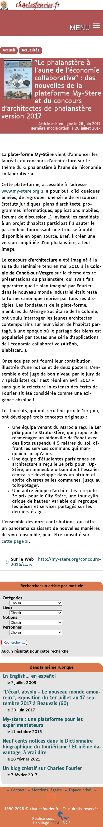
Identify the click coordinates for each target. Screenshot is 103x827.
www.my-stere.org (21, 191)
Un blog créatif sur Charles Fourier (42, 768)
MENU (80, 27)
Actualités (30, 50)
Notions (10, 618)
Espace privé (80, 790)
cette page (13, 541)
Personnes (12, 627)
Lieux (7, 608)
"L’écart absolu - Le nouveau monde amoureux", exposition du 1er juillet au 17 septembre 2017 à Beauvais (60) (52, 698)
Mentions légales (47, 790)
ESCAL (55, 823)
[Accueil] (51, 9)
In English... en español (29, 676)
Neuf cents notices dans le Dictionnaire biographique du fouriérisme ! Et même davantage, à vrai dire (52, 747)
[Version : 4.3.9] (63, 819)
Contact (18, 790)
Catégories (12, 598)
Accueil (9, 50)
